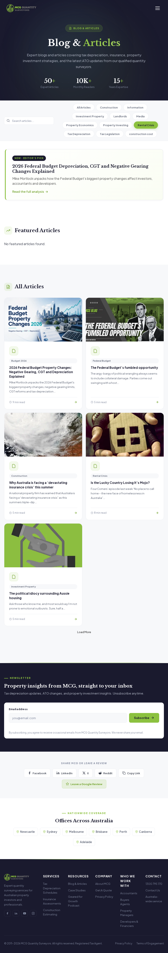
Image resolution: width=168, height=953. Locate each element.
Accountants (128, 893)
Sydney (52, 831)
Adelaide (86, 842)
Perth (123, 831)
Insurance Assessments (52, 901)
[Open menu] (157, 8)
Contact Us (152, 890)
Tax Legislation (110, 134)
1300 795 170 (153, 883)
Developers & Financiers (129, 924)
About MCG (102, 883)
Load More (84, 632)
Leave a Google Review (86, 784)
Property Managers (126, 913)
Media (140, 116)
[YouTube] (24, 913)
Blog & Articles (77, 883)
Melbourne (76, 831)
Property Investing (115, 125)
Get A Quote (103, 890)
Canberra (145, 831)
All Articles (84, 107)
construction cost (141, 134)
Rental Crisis (146, 125)
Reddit (107, 773)
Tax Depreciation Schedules (51, 888)
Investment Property (90, 116)
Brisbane (102, 831)
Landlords (120, 116)
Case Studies (77, 890)
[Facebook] (7, 913)
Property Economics (80, 125)
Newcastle (27, 831)
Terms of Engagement (150, 943)
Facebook (40, 773)
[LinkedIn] (16, 913)
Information (135, 107)
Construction (109, 107)
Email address (18, 709)
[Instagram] (33, 913)
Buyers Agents (125, 902)
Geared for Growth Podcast (75, 901)
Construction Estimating (51, 912)
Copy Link (133, 773)
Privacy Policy (104, 896)
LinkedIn (67, 773)
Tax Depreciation (78, 134)
